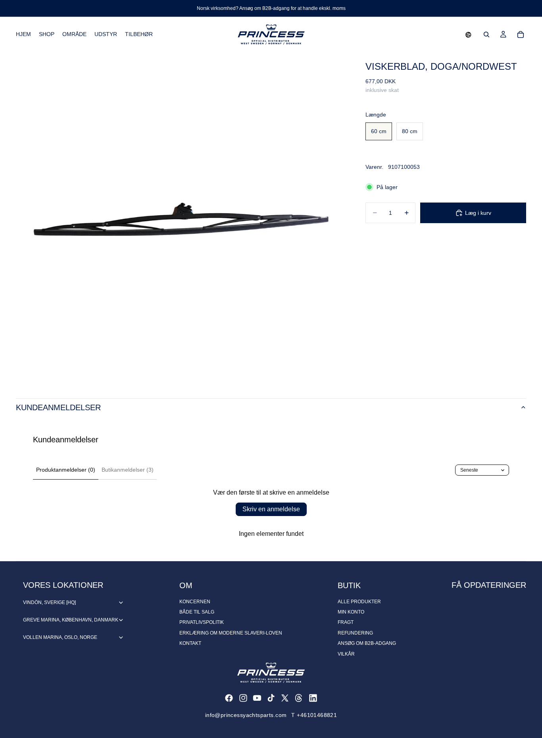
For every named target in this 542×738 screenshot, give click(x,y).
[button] (468, 34)
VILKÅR (346, 654)
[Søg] (486, 34)
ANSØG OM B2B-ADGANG (367, 643)
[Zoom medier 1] (181, 217)
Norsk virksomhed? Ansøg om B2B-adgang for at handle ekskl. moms (271, 8)
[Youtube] (257, 698)
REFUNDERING (355, 633)
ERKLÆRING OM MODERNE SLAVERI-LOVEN (230, 633)
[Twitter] (285, 698)
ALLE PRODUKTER (359, 601)
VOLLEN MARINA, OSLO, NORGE (60, 637)
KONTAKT (190, 643)
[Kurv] (520, 34)
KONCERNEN (194, 601)
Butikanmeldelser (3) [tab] (128, 470)
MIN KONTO (351, 612)
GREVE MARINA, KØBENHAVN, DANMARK (70, 620)
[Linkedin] (313, 698)
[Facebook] (229, 698)
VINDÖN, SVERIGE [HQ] (49, 602)
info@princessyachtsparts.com (246, 715)
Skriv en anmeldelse (271, 509)
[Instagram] (243, 698)
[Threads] (299, 698)
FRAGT (346, 622)
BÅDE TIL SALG (196, 612)
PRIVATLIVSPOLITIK (201, 622)
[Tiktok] (271, 698)
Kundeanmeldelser (58, 407)
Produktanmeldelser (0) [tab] (65, 470)
